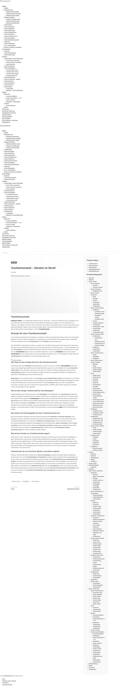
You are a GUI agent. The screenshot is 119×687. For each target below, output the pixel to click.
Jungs (92, 605)
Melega (92, 459)
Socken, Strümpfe (97, 368)
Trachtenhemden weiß (98, 568)
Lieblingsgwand (95, 457)
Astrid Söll (91, 280)
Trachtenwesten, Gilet (98, 332)
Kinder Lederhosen (97, 594)
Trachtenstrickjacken (98, 495)
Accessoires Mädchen (98, 615)
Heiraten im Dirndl (16, 481)
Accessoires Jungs (97, 592)
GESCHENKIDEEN (93, 465)
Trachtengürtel (96, 482)
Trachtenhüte (96, 487)
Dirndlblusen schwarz (98, 413)
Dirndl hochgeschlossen (99, 392)
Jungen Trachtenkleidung (97, 590)
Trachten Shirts (96, 598)
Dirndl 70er (95, 383)
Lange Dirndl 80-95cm (98, 403)
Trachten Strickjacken (98, 323)
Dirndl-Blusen (96, 617)
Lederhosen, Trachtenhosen (97, 516)
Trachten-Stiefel (97, 371)
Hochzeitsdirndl (25, 481)
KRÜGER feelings (93, 664)
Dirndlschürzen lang (98, 418)
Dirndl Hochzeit (96, 394)
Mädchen (93, 613)
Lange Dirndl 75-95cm (98, 401)
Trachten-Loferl (96, 542)
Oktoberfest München (94, 271)
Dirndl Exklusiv (96, 388)
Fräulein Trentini (93, 463)
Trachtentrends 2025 (7, 684)
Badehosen (95, 502)
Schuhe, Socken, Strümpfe (97, 426)
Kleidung (93, 501)
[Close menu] (0, 127)
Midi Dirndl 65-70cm (98, 405)
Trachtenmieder (96, 328)
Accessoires (94, 473)
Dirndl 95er (95, 386)
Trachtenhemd (20, 352)
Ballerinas (95, 364)
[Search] (3, 250)
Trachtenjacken (96, 512)
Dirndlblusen (96, 310)
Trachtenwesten (97, 499)
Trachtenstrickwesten (98, 497)
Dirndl (20, 321)
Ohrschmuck (96, 444)
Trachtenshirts (96, 330)
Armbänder (95, 437)
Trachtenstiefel (96, 577)
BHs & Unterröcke (95, 283)
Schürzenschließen (99, 345)
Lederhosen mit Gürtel (98, 531)
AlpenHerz (91, 278)
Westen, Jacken (95, 581)
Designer (91, 452)
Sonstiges (95, 298)
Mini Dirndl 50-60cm (98, 407)
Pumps (94, 366)
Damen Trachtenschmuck (97, 353)
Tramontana (94, 461)
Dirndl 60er (95, 379)
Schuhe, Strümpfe (97, 643)
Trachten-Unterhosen (98, 480)
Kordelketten (96, 356)
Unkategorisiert (92, 669)
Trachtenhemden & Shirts (97, 555)
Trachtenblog (5, 683)
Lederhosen (96, 347)
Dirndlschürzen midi (100, 341)
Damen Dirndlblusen (96, 289)
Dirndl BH (95, 285)
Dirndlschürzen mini (100, 343)
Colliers (95, 354)
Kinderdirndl (96, 641)
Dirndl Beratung (92, 267)
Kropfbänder (96, 358)
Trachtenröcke (96, 351)
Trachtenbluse (15, 354)
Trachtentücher (96, 306)
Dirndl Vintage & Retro (98, 399)
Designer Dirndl (97, 375)
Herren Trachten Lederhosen (96, 471)
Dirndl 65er (95, 381)
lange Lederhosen (97, 529)
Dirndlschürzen (96, 336)
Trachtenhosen (96, 349)
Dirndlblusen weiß (97, 291)
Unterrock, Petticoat (97, 287)
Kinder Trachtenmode (94, 589)
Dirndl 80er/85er (97, 384)
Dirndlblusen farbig (99, 313)
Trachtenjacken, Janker (98, 326)
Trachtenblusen (96, 325)
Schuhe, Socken (97, 596)
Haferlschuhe (96, 540)
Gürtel (94, 296)
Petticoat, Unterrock (97, 450)
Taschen (95, 300)
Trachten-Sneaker (97, 369)
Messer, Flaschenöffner (98, 476)
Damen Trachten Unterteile (97, 334)
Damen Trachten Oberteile (97, 308)
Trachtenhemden (97, 508)
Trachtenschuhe (95, 572)
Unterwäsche (94, 446)
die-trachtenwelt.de (8, 676)
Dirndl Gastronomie (97, 390)
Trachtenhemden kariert (98, 559)
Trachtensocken (97, 489)
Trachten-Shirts (96, 557)
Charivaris (95, 474)
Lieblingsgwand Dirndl (94, 269)
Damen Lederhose (93, 265)
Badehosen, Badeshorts (99, 519)
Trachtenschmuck (93, 263)
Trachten (14, 262)
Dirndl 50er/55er (97, 377)
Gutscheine (93, 467)
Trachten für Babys (95, 630)
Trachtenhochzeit (35, 481)
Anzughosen (96, 517)
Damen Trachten (93, 281)
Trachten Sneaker (97, 575)
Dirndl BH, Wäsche (97, 448)
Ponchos (95, 321)
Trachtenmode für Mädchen (97, 632)
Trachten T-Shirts (97, 506)
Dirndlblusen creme (99, 311)
